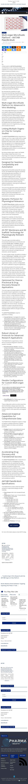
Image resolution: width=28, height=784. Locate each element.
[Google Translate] (14, 50)
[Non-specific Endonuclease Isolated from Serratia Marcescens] (13, 594)
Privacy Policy (4, 768)
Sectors (11, 765)
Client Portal (12, 760)
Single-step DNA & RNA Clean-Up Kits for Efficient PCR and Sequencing (22, 604)
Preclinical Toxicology (8, 672)
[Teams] (4, 50)
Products (4, 32)
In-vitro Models (8, 43)
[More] (18, 50)
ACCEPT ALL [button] (13, 395)
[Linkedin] (4, 47)
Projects (12, 767)
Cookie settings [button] (6, 395)
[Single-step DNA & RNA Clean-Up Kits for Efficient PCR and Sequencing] (23, 594)
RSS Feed (12, 769)
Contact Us (3, 760)
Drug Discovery (10, 548)
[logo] (14, 738)
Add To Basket (14, 525)
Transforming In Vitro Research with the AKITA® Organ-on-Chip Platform (13, 577)
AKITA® (3, 543)
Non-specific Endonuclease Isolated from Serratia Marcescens (13, 600)
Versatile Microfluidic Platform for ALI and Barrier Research (13, 4)
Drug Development (5, 548)
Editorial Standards (5, 762)
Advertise (3, 758)
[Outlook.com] (23, 47)
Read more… (7, 559)
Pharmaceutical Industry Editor (15, 42)
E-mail (4, 617)
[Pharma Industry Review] (2, 12)
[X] (14, 47)
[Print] (18, 47)
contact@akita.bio (4, 643)
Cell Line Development (5, 547)
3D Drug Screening (9, 667)
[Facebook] (9, 47)
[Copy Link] (9, 50)
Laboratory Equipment (6, 549)
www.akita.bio (4, 645)
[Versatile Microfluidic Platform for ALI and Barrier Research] (5, 594)
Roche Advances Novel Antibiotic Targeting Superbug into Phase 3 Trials (13, 584)
